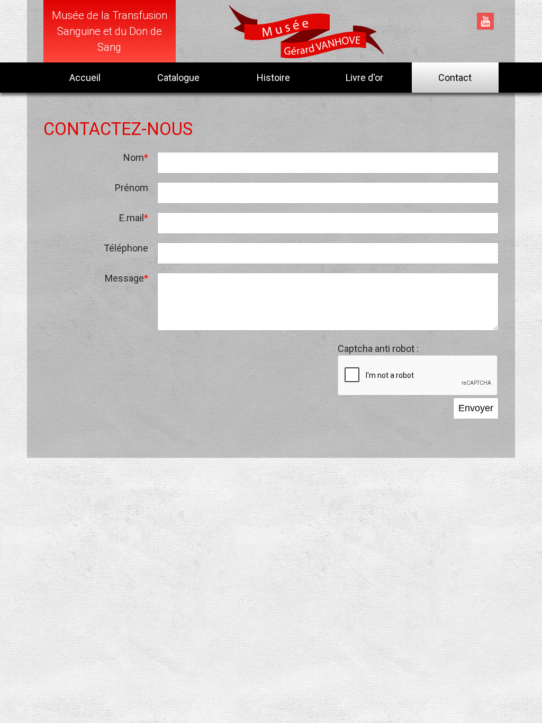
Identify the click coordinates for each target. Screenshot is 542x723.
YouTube (485, 21)
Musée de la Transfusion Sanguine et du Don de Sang (109, 31)
